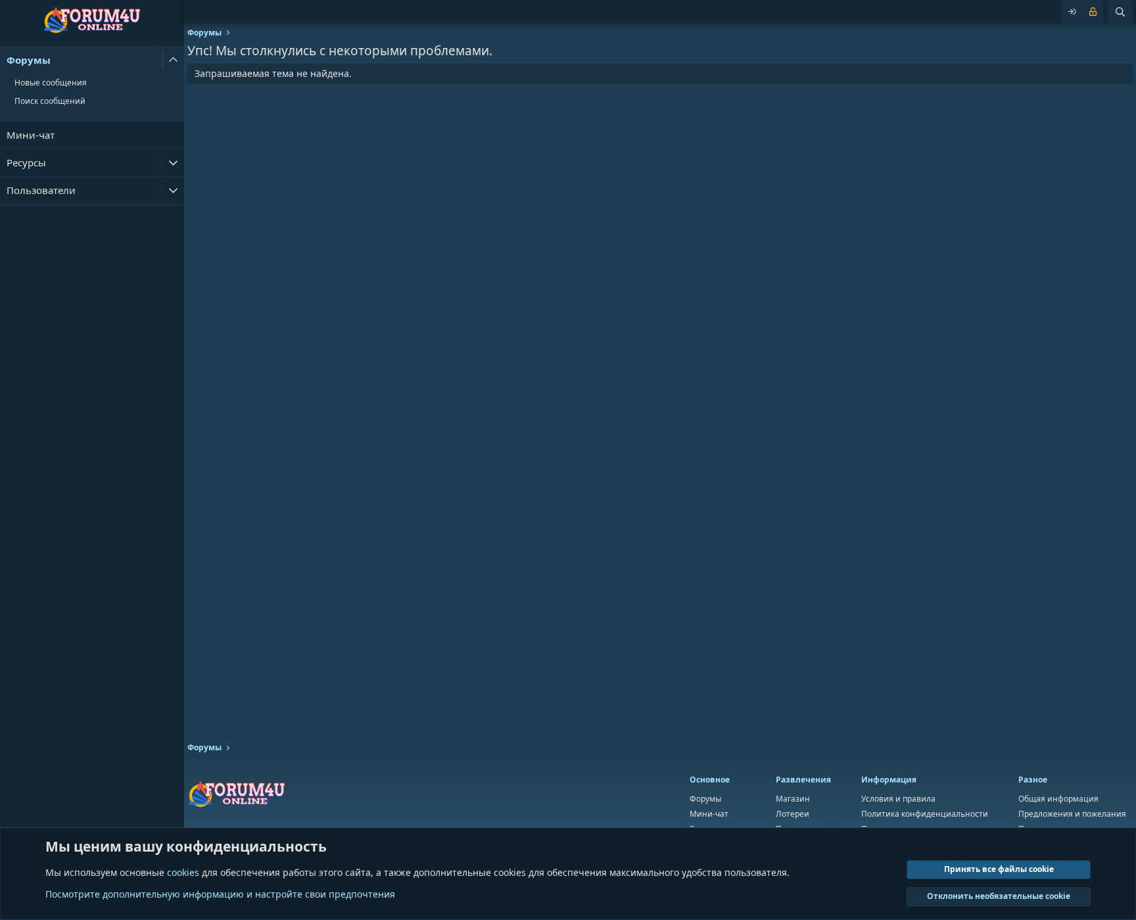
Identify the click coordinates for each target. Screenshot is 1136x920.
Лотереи (792, 813)
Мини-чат (31, 134)
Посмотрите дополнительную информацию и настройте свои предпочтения (220, 894)
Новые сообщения (50, 82)
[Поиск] (1120, 12)
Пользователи (41, 190)
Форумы (29, 59)
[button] (173, 60)
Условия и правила (898, 798)
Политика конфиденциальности (924, 813)
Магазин (793, 798)
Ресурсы (26, 162)
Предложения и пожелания (1072, 813)
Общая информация (1058, 798)
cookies (183, 872)
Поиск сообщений (49, 101)
